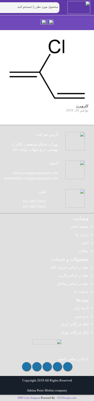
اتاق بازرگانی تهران (74, 332)
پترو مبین (81, 316)
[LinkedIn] (26, 366)
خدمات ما (81, 292)
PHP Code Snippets (29, 397)
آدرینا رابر (81, 308)
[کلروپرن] (47, 69)
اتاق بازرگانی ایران (74, 324)
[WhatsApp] (47, 366)
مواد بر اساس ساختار (72, 284)
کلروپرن (82, 106)
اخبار (84, 243)
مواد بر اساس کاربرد (73, 275)
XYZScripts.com (66, 397)
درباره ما (82, 235)
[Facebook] (36, 366)
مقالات (83, 251)
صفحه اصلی (79, 226)
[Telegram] (57, 366)
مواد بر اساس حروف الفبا (69, 267)
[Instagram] (67, 366)
